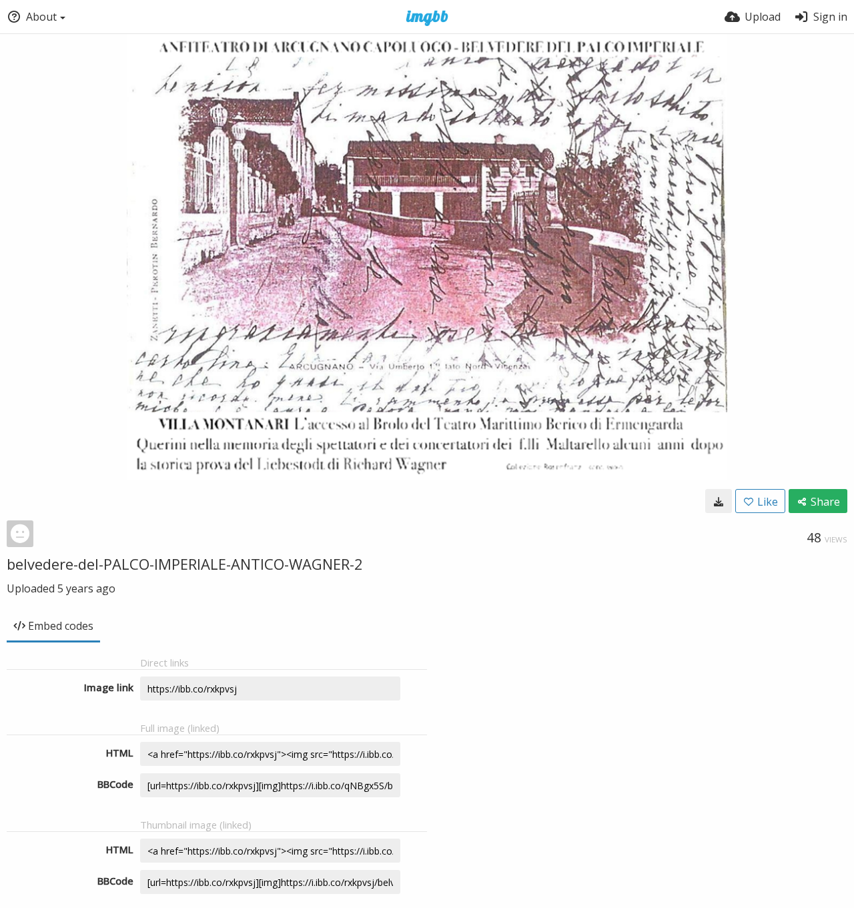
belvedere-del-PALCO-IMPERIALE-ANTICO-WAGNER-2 (185, 564)
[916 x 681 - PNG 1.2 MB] (718, 501)
